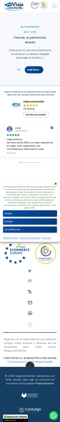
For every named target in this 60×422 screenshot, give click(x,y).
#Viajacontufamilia (44, 383)
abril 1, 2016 (30, 32)
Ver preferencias (12, 229)
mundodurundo (31, 26)
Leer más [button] (11, 153)
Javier (18, 127)
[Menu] (54, 5)
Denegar (9, 221)
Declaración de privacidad (30, 238)
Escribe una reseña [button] (36, 114)
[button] (55, 183)
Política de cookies (10, 238)
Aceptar (8, 213)
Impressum (46, 238)
